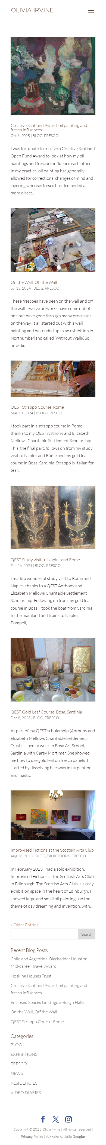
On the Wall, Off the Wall (34, 282)
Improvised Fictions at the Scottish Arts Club (52, 850)
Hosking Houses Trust (31, 976)
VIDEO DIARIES (26, 1092)
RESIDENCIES (24, 1083)
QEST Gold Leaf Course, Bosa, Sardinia (46, 712)
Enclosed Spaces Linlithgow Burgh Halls (47, 1002)
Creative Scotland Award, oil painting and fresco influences (49, 127)
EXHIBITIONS (58, 856)
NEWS (17, 1073)
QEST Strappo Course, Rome (37, 407)
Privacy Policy (32, 1136)
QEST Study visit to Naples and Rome (45, 559)
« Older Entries (24, 924)
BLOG (37, 135)
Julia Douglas (75, 1136)
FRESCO (51, 135)
